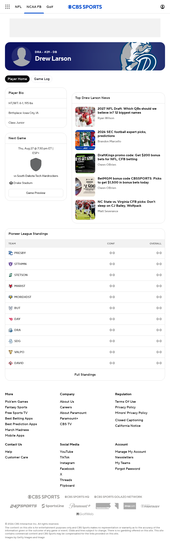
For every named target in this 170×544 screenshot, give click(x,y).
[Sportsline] (53, 505)
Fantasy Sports (16, 407)
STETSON (21, 275)
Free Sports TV (16, 413)
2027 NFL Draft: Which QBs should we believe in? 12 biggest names (127, 111)
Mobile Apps (14, 435)
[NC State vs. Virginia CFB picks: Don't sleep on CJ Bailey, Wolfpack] (85, 210)
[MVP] (130, 504)
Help (8, 452)
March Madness (17, 430)
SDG (17, 341)
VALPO (19, 352)
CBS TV (66, 424)
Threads (66, 480)
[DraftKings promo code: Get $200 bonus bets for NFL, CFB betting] (85, 163)
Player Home (17, 79)
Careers (66, 407)
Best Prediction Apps (21, 424)
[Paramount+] (80, 505)
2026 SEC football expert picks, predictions (122, 134)
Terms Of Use (125, 402)
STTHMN (20, 264)
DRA (17, 330)
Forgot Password (127, 469)
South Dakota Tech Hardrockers (37, 176)
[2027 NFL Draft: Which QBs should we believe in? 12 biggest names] (85, 117)
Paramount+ (69, 418)
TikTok (64, 457)
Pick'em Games (16, 402)
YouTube (66, 452)
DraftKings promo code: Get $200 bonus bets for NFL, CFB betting (129, 157)
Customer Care (16, 457)
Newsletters (124, 457)
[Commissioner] (107, 504)
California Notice (128, 426)
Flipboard (67, 486)
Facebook (67, 469)
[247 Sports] (23, 505)
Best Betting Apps (19, 418)
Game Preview (35, 193)
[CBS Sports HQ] (77, 496)
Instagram (67, 463)
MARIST (19, 286)
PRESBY (20, 253)
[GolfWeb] (85, 514)
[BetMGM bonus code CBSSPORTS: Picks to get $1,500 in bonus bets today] (85, 187)
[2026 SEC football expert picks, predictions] (85, 140)
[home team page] (35, 164)
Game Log (42, 79)
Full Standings (85, 375)
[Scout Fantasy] (150, 506)
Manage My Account (130, 452)
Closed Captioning (129, 420)
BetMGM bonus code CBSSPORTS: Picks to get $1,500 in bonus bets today (129, 180)
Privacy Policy (125, 407)
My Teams (122, 463)
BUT (17, 308)
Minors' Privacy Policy (131, 413)
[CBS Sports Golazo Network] (118, 496)
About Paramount (73, 413)
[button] (7, 7)
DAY (17, 319)
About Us (67, 402)
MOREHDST (22, 297)
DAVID (19, 363)
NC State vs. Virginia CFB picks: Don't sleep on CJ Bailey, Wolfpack (126, 204)
